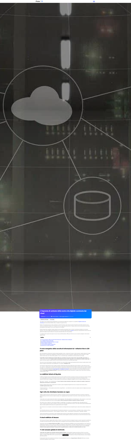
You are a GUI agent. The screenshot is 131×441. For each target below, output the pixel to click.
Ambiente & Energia (44, 319)
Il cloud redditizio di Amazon (46, 343)
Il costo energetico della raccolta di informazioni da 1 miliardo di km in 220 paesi (56, 339)
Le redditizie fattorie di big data (47, 340)
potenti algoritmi (56, 369)
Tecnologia (52, 319)
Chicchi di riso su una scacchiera (47, 345)
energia (72, 330)
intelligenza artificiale (64, 369)
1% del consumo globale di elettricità (48, 344)
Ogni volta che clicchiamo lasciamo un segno (49, 341)
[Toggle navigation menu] (94, 1)
